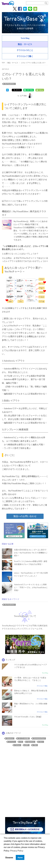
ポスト (18, 90)
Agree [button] (20, 857)
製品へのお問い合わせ (25, 516)
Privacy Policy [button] (16, 851)
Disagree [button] (9, 857)
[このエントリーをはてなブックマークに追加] (7, 90)
